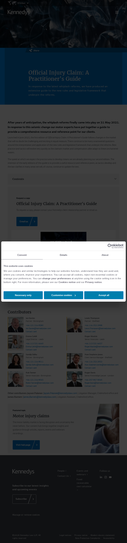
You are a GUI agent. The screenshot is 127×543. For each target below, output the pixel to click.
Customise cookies (61, 295)
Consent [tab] (22, 255)
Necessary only (23, 295)
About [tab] (105, 255)
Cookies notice (67, 282)
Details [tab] (63, 255)
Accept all (104, 295)
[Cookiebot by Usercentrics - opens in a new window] (109, 246)
